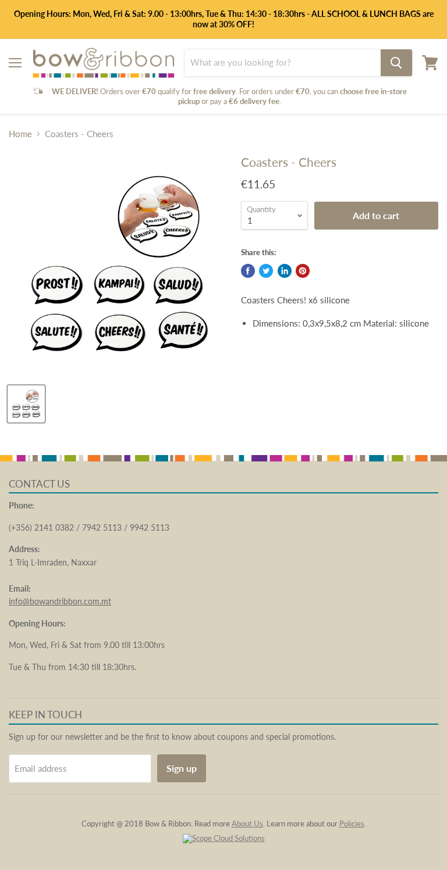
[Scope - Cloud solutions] (224, 838)
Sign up (181, 768)
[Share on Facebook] (248, 271)
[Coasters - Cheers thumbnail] (26, 404)
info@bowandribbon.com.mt (60, 601)
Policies (351, 823)
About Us (247, 823)
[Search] (396, 62)
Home (20, 134)
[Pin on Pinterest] (303, 271)
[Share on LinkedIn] (285, 271)
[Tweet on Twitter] (266, 271)
